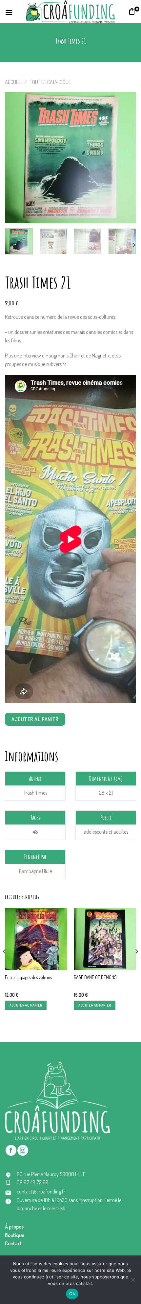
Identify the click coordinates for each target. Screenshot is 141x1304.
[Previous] (16, 158)
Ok (72, 1293)
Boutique (14, 1235)
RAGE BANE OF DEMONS (95, 977)
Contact (13, 1243)
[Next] (125, 158)
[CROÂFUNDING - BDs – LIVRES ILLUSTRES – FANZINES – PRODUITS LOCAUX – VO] (70, 11)
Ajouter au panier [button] (26, 1005)
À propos (14, 1226)
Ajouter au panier (34, 719)
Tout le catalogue (50, 82)
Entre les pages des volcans (28, 977)
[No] (133, 1281)
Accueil (13, 82)
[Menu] (9, 11)
